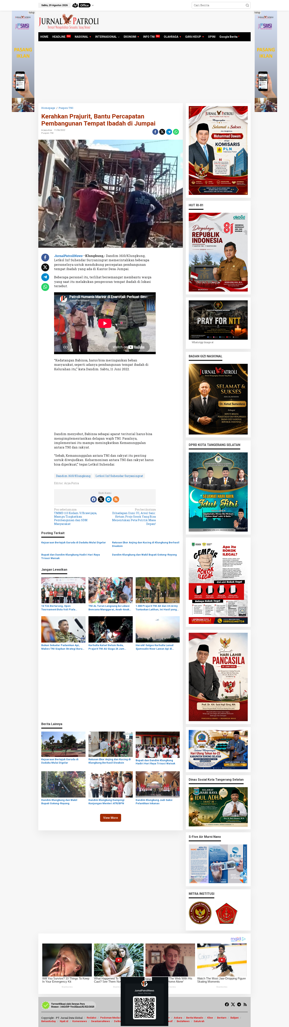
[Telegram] (108, 499)
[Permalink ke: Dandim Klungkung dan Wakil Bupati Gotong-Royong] (63, 784)
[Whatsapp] (176, 132)
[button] (247, 5)
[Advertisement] (144, 73)
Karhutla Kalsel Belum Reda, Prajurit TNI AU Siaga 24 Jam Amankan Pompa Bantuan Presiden (106, 647)
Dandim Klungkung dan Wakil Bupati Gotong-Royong (144, 554)
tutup (31, 12)
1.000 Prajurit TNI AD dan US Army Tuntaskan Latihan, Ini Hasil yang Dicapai (157, 607)
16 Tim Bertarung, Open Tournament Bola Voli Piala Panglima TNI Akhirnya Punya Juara (59, 607)
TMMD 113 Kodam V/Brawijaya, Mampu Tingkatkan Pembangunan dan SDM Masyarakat (75, 517)
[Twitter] (101, 499)
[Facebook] (93, 499)
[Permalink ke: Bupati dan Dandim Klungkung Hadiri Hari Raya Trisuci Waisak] (158, 744)
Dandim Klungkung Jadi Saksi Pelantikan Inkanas (154, 802)
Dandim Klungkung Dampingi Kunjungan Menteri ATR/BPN (106, 802)
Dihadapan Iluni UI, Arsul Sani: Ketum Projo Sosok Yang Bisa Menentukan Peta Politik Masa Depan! (134, 517)
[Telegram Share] (169, 132)
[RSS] (116, 499)
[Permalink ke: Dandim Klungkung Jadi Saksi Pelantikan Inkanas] (158, 784)
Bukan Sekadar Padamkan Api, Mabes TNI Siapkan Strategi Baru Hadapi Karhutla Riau (61, 647)
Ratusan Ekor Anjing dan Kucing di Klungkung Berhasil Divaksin (145, 544)
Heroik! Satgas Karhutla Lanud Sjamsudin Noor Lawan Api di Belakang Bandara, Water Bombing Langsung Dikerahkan (157, 647)
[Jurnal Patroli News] (68, 21)
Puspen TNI (47, 133)
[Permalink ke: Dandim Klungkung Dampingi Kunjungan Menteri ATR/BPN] (110, 784)
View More (110, 818)
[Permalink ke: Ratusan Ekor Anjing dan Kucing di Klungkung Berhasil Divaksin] (110, 744)
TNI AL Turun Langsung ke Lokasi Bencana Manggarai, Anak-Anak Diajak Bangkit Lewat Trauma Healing (109, 607)
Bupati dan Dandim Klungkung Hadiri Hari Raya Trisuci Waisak (70, 556)
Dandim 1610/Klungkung (73, 476)
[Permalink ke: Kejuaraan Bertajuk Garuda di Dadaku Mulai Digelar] (63, 744)
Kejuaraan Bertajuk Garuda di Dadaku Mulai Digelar (73, 542)
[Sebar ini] (155, 132)
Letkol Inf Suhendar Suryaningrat (119, 476)
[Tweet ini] (162, 132)
